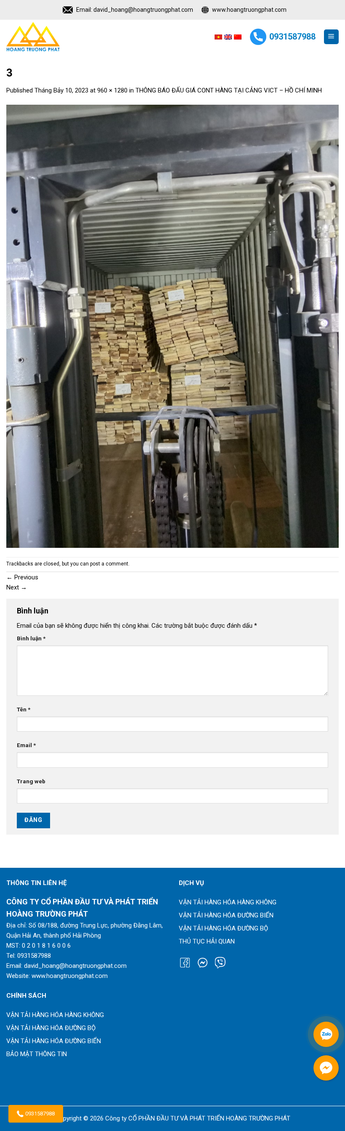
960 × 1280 (112, 90)
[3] (172, 326)
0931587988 (40, 1113)
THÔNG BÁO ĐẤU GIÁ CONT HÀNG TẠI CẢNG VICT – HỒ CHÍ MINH (228, 90)
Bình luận (31, 638)
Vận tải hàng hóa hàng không (227, 902)
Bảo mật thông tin (36, 1054)
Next (16, 587)
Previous (22, 577)
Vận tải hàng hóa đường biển (226, 915)
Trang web (31, 781)
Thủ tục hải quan (207, 941)
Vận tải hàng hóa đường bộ (223, 928)
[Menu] (331, 36)
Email (26, 745)
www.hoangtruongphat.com (249, 9)
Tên (23, 709)
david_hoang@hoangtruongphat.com (143, 9)
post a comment (109, 564)
